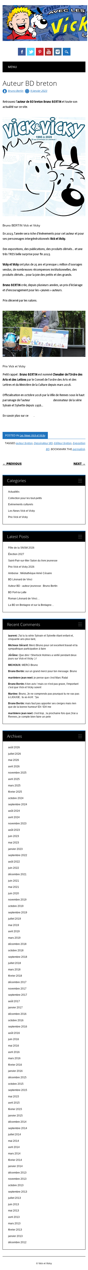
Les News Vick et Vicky (32, 435)
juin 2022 (13, 867)
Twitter (31, 52)
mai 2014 (13, 1140)
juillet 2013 (14, 1197)
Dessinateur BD (43, 443)
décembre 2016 (17, 1013)
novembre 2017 (17, 988)
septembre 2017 (17, 994)
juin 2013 (13, 1204)
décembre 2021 (17, 874)
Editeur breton (63, 443)
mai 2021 (13, 886)
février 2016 (15, 1064)
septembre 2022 (17, 855)
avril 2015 (14, 1102)
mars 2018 (14, 969)
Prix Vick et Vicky (18, 517)
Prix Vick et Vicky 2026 (21, 566)
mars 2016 (14, 1058)
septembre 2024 (17, 804)
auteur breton (24, 443)
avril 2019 (14, 931)
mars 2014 (14, 1153)
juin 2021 (13, 880)
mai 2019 (13, 925)
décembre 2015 (17, 1077)
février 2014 (15, 1159)
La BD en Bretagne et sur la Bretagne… (31, 604)
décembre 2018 (17, 944)
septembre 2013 (17, 1191)
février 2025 (15, 791)
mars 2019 (14, 937)
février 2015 (15, 1109)
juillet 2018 (14, 963)
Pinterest (40, 52)
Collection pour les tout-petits (25, 498)
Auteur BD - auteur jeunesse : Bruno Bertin (32, 585)
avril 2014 (14, 1147)
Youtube (49, 52)
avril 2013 (14, 1217)
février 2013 (15, 1229)
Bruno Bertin (15, 91)
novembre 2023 (17, 823)
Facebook (22, 52)
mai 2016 (13, 1045)
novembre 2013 (17, 1178)
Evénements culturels (20, 504)
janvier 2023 (15, 849)
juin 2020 (13, 893)
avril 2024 (14, 817)
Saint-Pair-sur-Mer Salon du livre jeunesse (32, 560)
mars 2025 (14, 785)
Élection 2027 (16, 554)
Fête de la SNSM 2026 (21, 547)
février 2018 (15, 975)
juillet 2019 (14, 918)
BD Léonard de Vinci (20, 579)
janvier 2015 (15, 1115)
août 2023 (14, 829)
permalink (79, 449)
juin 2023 (13, 836)
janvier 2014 (15, 1166)
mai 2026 (13, 760)
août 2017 (14, 1001)
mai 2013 (13, 1210)
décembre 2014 (17, 1121)
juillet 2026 (14, 753)
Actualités (13, 491)
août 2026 (14, 747)
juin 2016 (13, 1039)
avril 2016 (14, 1052)
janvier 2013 (15, 1236)
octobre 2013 (15, 1185)
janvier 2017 (15, 1007)
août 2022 (14, 861)
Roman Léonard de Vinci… (24, 598)
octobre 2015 (15, 1083)
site (31, 416)
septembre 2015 (17, 1090)
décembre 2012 (17, 1242)
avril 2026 (14, 766)
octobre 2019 (15, 906)
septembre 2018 (17, 956)
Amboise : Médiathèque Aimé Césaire (30, 573)
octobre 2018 (15, 950)
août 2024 (14, 810)
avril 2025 (14, 779)
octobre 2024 (15, 798)
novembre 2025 (17, 772)
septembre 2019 (17, 912)
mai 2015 (13, 1096)
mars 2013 (14, 1223)
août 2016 (14, 1033)
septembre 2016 (17, 1026)
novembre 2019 (17, 899)
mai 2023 (13, 842)
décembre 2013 (17, 1172)
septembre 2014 (17, 1128)
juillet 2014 (14, 1134)
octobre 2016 (15, 1020)
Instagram (58, 52)
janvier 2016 (15, 1070)
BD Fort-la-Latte (17, 592)
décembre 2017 (17, 982)
